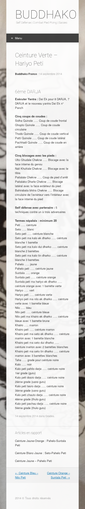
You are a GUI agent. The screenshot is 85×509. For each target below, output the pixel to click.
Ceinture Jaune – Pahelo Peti (33, 461)
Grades (49, 416)
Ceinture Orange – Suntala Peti (58, 475)
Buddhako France (26, 74)
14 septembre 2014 (50, 74)
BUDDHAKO (42, 14)
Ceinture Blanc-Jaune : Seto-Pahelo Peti (40, 453)
